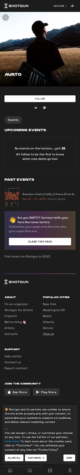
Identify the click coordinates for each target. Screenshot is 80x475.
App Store (20, 392)
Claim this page (40, 241)
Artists (9, 328)
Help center (13, 356)
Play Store (48, 392)
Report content (16, 368)
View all (48, 334)
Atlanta (48, 322)
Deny (69, 457)
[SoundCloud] (35, 107)
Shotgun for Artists (18, 310)
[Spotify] (44, 107)
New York (49, 304)
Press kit (10, 316)
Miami (47, 316)
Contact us (12, 362)
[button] (40, 98)
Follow (40, 98)
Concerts (11, 334)
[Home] (16, 6)
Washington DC (54, 310)
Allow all (14, 457)
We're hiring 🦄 (15, 322)
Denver (48, 328)
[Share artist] (72, 6)
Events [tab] (13, 120)
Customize (34, 457)
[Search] (30, 470)
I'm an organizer (16, 304)
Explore (59, 5)
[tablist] (40, 120)
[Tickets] (50, 470)
